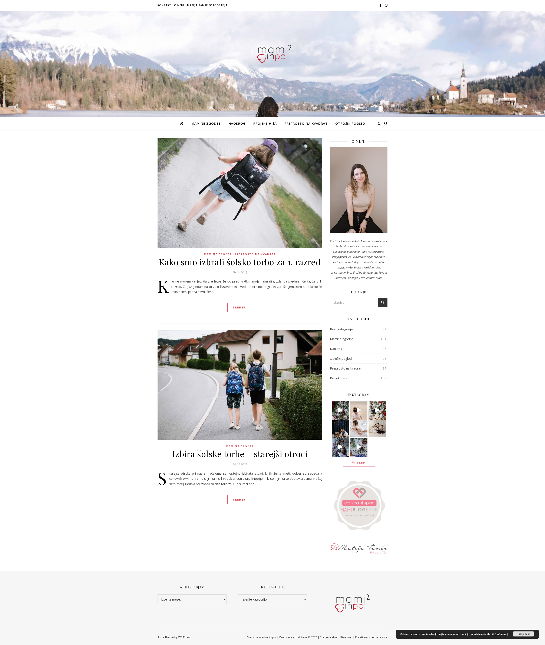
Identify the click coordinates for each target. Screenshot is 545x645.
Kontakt (164, 5)
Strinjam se (524, 634)
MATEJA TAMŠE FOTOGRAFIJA (207, 5)
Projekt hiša (265, 123)
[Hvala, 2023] (358, 410)
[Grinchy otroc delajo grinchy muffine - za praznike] (340, 410)
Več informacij (500, 634)
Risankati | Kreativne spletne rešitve (363, 637)
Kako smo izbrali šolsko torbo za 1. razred (240, 261)
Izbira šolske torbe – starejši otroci (240, 453)
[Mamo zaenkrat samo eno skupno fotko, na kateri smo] (377, 428)
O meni (179, 5)
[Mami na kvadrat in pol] (272, 53)
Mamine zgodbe (206, 123)
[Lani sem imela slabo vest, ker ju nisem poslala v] (340, 428)
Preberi (240, 307)
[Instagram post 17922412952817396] (340, 447)
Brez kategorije (341, 329)
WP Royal (184, 637)
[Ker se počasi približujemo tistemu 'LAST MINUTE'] (358, 447)
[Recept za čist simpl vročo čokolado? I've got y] (377, 410)
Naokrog (237, 123)
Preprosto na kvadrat (306, 123)
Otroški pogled (350, 123)
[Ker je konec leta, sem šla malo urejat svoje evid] (358, 428)
